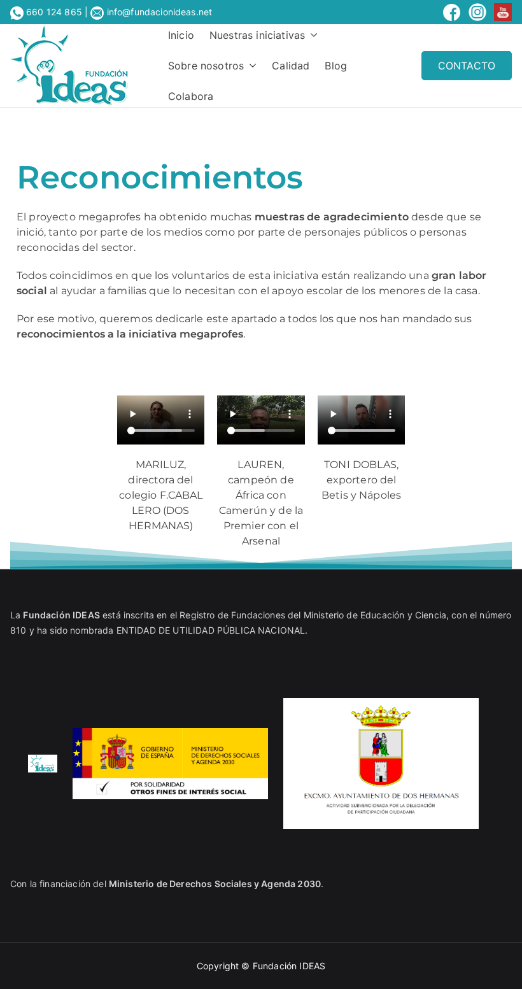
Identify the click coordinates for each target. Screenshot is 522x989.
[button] (311, 35)
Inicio (181, 35)
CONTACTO (466, 65)
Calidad (290, 65)
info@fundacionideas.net (158, 11)
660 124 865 (54, 11)
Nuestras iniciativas (257, 35)
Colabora (190, 96)
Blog (336, 65)
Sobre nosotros (206, 65)
